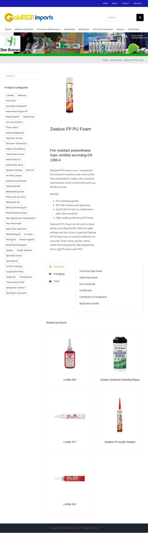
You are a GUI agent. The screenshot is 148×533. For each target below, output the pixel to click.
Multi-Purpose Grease (16, 212)
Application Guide (89, 303)
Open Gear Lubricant (16, 228)
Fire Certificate (87, 284)
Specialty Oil (12, 260)
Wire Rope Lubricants (16, 293)
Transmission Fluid (15, 282)
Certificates (85, 290)
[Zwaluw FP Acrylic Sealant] (120, 415)
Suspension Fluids (15, 271)
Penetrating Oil (13, 234)
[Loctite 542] (69, 353)
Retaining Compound (16, 244)
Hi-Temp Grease (14, 175)
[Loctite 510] (69, 477)
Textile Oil (11, 277)
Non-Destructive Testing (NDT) (20, 218)
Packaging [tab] (59, 273)
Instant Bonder (13, 186)
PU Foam (28, 234)
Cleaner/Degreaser (15, 132)
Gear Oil (30, 170)
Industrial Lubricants (16, 180)
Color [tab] (57, 281)
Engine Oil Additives (15, 148)
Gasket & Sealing (14, 170)
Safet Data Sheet (88, 277)
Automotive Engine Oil (16, 111)
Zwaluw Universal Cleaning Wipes (120, 379)
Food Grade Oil (13, 159)
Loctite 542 (69, 379)
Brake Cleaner (13, 116)
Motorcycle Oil (13, 202)
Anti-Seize (11, 100)
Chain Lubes (12, 127)
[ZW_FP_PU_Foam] (69, 95)
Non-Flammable (13, 223)
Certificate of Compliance (93, 297)
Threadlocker (25, 277)
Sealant (9, 250)
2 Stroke (10, 95)
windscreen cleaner (15, 287)
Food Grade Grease (15, 154)
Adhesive (21, 95)
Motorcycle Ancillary (15, 196)
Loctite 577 (69, 442)
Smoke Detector (24, 250)
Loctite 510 (69, 504)
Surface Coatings (14, 266)
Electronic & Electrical (16, 143)
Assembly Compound (16, 106)
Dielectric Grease (14, 138)
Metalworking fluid (15, 191)
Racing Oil (11, 239)
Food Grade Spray (14, 164)
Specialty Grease (14, 255)
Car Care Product (14, 122)
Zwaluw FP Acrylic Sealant (120, 442)
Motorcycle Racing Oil (16, 207)
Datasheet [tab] (59, 266)
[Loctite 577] (69, 415)
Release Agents (27, 239)
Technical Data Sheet (90, 271)
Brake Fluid (28, 116)
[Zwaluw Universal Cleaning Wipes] (120, 353)
